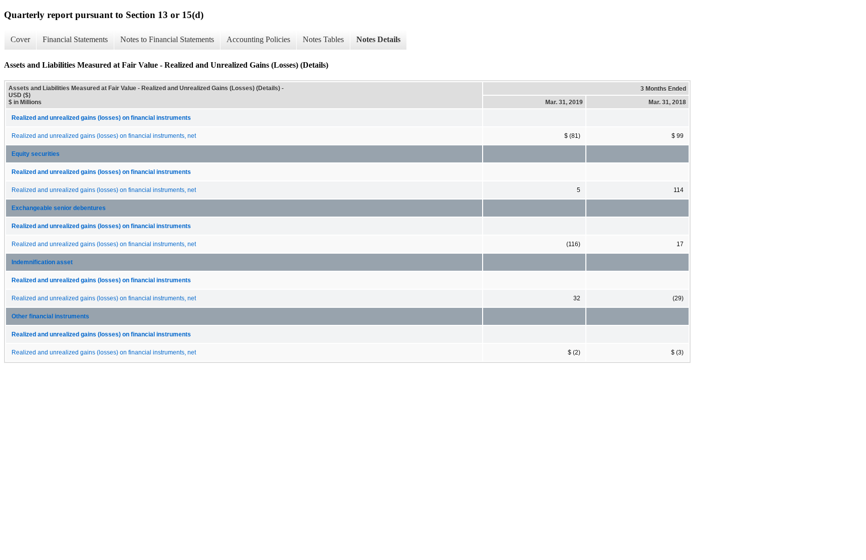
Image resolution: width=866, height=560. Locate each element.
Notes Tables (323, 39)
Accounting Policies (258, 39)
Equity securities (36, 154)
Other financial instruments (50, 316)
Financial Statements (75, 39)
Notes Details (378, 39)
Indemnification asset (42, 262)
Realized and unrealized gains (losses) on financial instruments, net (104, 136)
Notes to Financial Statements (167, 39)
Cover (20, 39)
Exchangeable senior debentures (59, 208)
